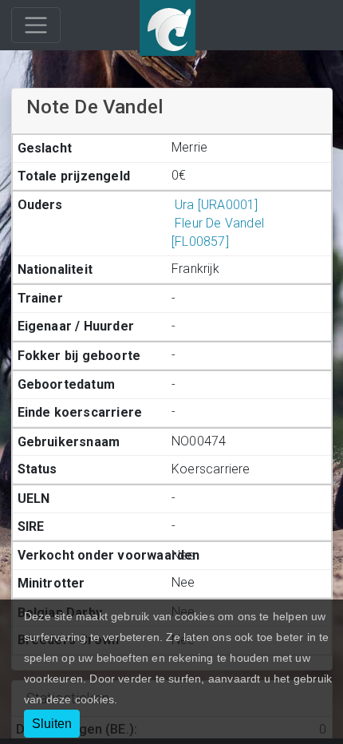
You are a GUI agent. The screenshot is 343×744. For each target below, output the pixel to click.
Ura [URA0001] (216, 204)
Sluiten (52, 723)
